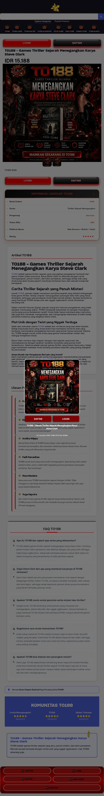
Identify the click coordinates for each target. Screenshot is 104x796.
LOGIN (65, 418)
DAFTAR (38, 418)
